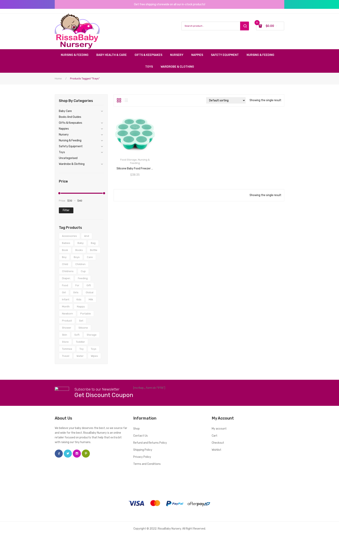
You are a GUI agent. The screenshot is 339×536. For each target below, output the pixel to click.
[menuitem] (76, 55)
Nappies (64, 128)
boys (77, 257)
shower (66, 327)
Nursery (64, 134)
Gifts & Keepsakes (70, 122)
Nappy (81, 306)
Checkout (218, 442)
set (81, 320)
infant (65, 299)
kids (79, 299)
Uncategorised (68, 158)
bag (93, 243)
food (65, 285)
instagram (77, 454)
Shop (136, 428)
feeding (83, 278)
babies (66, 243)
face (59, 454)
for (77, 285)
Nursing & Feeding (70, 140)
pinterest (86, 454)
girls (75, 292)
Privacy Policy (142, 457)
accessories (69, 235)
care (90, 257)
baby (80, 243)
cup (83, 271)
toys (93, 348)
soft (76, 334)
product (67, 320)
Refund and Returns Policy (150, 442)
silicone (83, 327)
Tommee (67, 348)
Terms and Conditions (147, 464)
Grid (119, 100)
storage (92, 334)
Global (89, 292)
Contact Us (140, 435)
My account (219, 428)
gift (89, 285)
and (86, 235)
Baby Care (65, 111)
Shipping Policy (142, 450)
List (125, 100)
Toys (62, 152)
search (244, 26)
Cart (214, 435)
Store (65, 341)
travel (65, 355)
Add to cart (135, 167)
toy (81, 348)
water (80, 355)
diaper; (66, 278)
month (66, 306)
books (79, 250)
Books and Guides (70, 117)
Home (58, 78)
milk (91, 299)
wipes (94, 355)
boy (64, 257)
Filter (66, 210)
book (65, 250)
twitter (68, 454)
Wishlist (216, 450)
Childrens (68, 271)
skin (64, 334)
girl (64, 292)
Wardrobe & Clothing (72, 164)
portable (85, 313)
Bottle (93, 250)
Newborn (67, 313)
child (65, 264)
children (80, 264)
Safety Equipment (71, 146)
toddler (80, 341)
